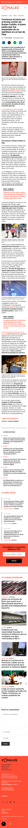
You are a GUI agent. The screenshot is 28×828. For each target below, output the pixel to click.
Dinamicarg (5, 813)
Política (11, 658)
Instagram (14, 802)
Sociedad (16, 508)
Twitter (7, 802)
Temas (15, 15)
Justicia (4, 421)
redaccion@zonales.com (8, 789)
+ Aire (3, 811)
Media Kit (4, 796)
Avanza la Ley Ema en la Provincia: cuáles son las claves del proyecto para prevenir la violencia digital (14, 461)
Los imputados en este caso (11, 109)
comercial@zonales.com (8, 787)
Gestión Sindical (6, 809)
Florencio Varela (8, 508)
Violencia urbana (13, 421)
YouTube (10, 802)
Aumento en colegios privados (8, 2)
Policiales (21, 15)
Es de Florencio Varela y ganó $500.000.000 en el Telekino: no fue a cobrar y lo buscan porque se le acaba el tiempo (14, 503)
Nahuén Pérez (19, 2)
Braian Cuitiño (15, 91)
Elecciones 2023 (7, 769)
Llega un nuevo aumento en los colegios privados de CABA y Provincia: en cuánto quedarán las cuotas (14, 472)
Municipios (4, 15)
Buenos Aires (7, 523)
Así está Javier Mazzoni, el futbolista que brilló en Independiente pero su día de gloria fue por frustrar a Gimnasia (13, 534)
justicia (12, 307)
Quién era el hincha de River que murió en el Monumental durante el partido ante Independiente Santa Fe (14, 440)
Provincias (5, 768)
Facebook (3, 802)
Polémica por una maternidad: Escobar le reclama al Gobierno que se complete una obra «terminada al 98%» (13, 451)
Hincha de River (10, 1)
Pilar (10, 15)
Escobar (4, 627)
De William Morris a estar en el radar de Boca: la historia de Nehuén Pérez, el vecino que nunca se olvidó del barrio (13, 483)
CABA (9, 764)
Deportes (14, 540)
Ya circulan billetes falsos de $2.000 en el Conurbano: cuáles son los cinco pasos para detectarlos (13, 518)
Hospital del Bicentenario (20, 1)
